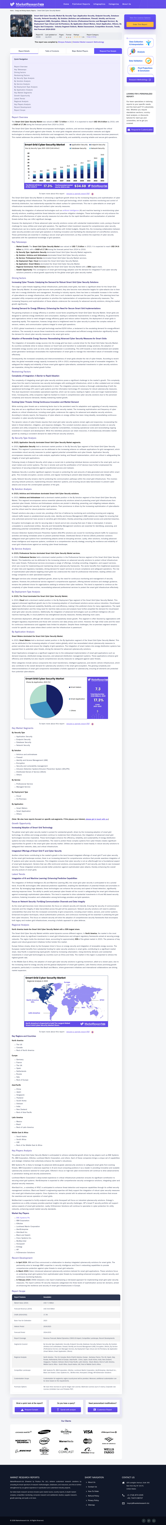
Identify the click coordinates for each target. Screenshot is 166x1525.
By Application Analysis (23, 90)
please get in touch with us (97, 819)
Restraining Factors (22, 75)
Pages (61, 35)
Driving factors (20, 73)
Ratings (76, 35)
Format (68, 35)
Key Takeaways (20, 70)
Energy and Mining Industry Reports (25, 11)
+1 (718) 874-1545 (135, 1495)
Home (12, 11)
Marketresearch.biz (22, 1520)
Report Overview (20, 67)
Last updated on (51, 35)
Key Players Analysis (22, 105)
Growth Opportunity (22, 96)
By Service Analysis (22, 84)
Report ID (39, 35)
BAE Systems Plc (23, 1218)
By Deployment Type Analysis (25, 87)
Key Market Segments (23, 93)
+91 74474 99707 (135, 1498)
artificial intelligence (71, 211)
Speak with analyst (68, 1410)
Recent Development (22, 107)
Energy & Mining (91, 37)
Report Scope (19, 110)
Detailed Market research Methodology (88, 42)
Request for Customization (142, 130)
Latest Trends (19, 99)
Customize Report (104, 1410)
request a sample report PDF (78, 194)
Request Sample (31, 1410)
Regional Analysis (21, 102)
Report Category (93, 35)
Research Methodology (138, 80)
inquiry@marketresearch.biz (138, 1503)
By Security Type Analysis (24, 78)
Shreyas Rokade (64, 42)
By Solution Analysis (22, 81)
